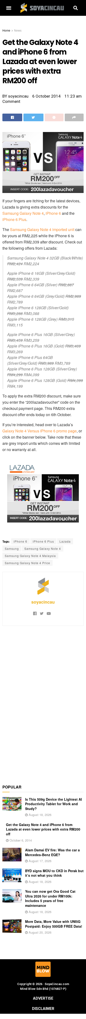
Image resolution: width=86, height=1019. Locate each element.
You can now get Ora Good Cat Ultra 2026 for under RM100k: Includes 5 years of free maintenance (50, 898)
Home (6, 30)
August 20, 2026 (39, 932)
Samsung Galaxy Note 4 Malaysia (30, 556)
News (18, 30)
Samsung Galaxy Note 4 (23, 213)
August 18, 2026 (39, 814)
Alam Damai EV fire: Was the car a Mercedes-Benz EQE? (52, 852)
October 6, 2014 (20, 840)
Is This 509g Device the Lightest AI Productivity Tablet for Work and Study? (53, 804)
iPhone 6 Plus (14, 219)
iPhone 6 (53, 213)
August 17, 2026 (39, 861)
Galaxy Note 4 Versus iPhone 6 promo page (39, 431)
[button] (8, 8)
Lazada (65, 541)
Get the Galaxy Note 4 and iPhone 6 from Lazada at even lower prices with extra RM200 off (43, 829)
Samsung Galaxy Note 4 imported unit (42, 229)
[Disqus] (43, 702)
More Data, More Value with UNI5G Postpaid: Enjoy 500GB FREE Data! (53, 924)
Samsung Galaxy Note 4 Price (27, 563)
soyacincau (43, 602)
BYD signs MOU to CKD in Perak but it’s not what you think (54, 873)
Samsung (12, 548)
